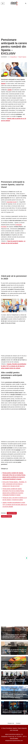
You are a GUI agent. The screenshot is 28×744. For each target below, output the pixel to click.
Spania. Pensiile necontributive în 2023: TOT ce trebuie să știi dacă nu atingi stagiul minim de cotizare (13, 366)
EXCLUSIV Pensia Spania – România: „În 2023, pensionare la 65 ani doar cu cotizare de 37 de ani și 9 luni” (14, 484)
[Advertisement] (14, 21)
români (9, 89)
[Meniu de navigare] (2, 3)
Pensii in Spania (12, 513)
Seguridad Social (11, 202)
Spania (3, 83)
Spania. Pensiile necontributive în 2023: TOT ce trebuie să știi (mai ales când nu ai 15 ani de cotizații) (15, 504)
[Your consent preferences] (26, 558)
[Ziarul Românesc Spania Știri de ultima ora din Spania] (14, 3)
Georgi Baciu (13, 57)
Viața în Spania (22, 57)
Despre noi (11, 723)
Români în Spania (6, 516)
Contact (18, 723)
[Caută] (25, 3)
